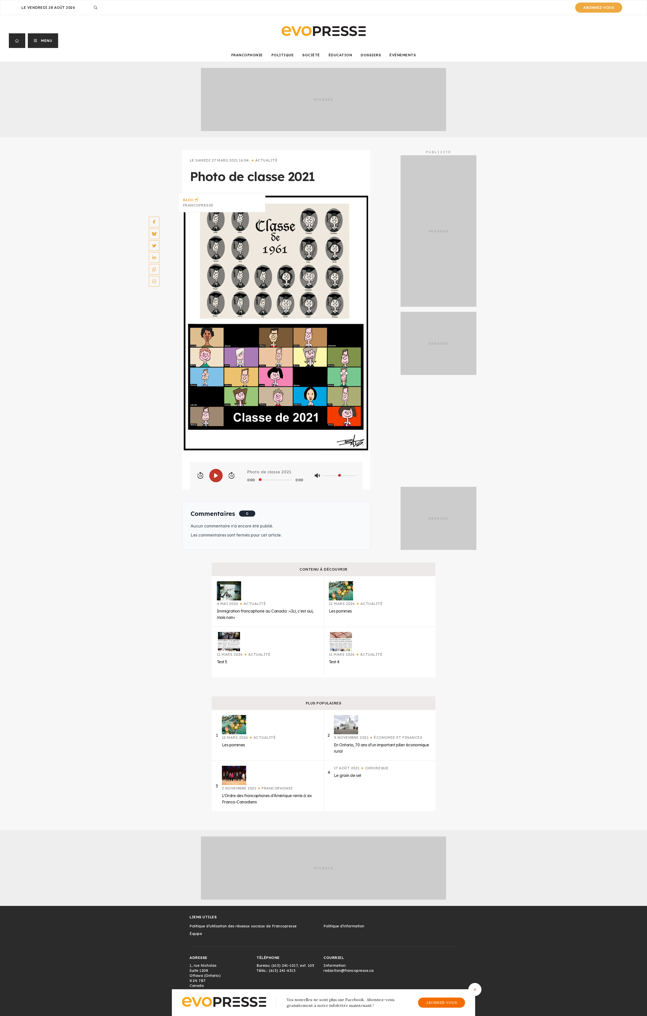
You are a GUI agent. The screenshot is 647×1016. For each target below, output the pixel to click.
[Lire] (216, 475)
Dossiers (371, 55)
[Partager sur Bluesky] (154, 234)
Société (311, 55)
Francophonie (247, 55)
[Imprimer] (154, 281)
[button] (43, 40)
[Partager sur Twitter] (154, 246)
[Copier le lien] (154, 269)
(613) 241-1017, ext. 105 (292, 965)
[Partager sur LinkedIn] (154, 257)
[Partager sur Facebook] (154, 222)
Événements (402, 55)
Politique (282, 55)
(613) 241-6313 (282, 970)
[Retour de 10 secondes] (200, 475)
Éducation (340, 55)
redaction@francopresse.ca (349, 970)
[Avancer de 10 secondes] (231, 475)
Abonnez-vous (598, 7)
